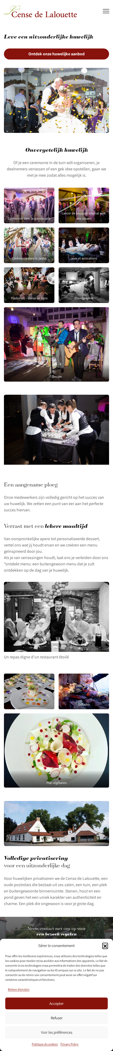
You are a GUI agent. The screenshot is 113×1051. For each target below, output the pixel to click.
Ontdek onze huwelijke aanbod (56, 54)
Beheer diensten (18, 989)
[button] (105, 945)
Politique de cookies (45, 1044)
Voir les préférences (56, 1032)
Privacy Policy (69, 1044)
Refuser (57, 1017)
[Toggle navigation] (105, 11)
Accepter (56, 1003)
